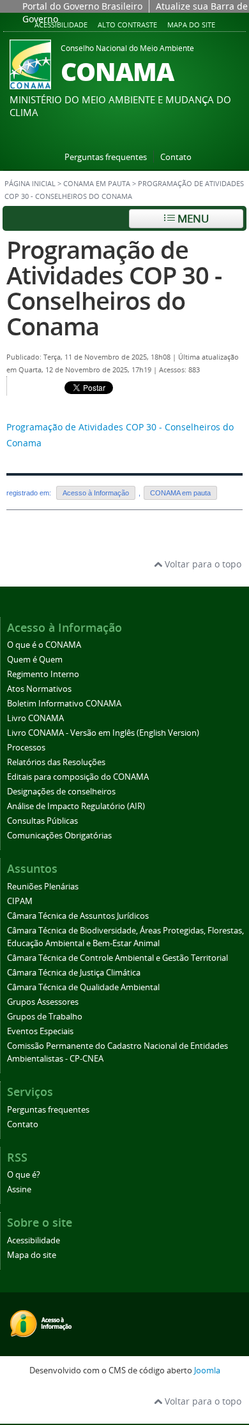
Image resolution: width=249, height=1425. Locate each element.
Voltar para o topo (201, 564)
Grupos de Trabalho (44, 1016)
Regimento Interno (43, 674)
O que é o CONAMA (44, 644)
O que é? (23, 1174)
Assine (19, 1189)
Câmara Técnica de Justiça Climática (73, 972)
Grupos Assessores (43, 1002)
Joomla (207, 1370)
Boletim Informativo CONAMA (64, 703)
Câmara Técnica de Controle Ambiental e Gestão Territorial (117, 958)
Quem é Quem (35, 659)
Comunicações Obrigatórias (59, 835)
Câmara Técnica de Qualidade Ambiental (83, 987)
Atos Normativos (39, 688)
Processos (26, 747)
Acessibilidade (60, 24)
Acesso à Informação (96, 493)
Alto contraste (127, 24)
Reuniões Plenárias (43, 886)
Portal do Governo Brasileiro (82, 6)
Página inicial (30, 183)
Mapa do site (191, 24)
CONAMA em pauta (96, 183)
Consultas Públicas (42, 820)
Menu (192, 218)
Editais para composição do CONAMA (78, 776)
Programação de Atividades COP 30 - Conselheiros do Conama (114, 287)
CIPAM (20, 901)
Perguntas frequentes (105, 157)
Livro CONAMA (35, 718)
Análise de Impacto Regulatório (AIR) (76, 806)
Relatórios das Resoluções (56, 762)
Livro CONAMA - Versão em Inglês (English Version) (103, 732)
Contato (176, 157)
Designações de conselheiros (61, 791)
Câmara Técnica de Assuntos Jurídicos (78, 915)
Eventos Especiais (40, 1031)
